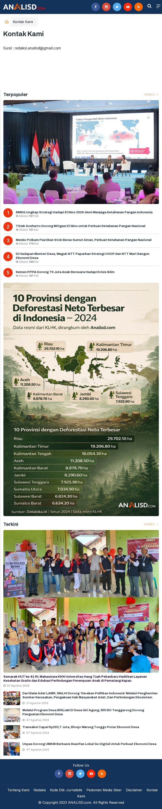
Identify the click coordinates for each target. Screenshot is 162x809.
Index (150, 94)
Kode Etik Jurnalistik (66, 790)
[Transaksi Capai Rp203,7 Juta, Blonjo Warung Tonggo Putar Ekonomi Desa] (11, 732)
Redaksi (40, 790)
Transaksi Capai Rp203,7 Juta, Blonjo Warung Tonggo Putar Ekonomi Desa (80, 727)
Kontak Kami (23, 22)
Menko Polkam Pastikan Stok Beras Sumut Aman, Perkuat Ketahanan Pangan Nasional (83, 240)
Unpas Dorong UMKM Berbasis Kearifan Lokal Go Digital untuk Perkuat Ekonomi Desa (89, 744)
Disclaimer (134, 790)
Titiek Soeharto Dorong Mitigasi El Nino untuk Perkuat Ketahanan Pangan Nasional (80, 226)
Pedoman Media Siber (104, 790)
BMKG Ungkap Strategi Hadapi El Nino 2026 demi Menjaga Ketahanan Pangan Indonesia (84, 212)
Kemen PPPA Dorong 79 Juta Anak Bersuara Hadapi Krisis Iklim (65, 272)
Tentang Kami (18, 790)
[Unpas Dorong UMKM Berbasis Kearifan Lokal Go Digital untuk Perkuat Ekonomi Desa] (11, 749)
